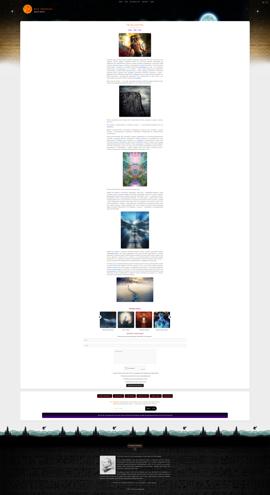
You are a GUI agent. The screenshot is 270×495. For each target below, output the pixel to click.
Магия (130, 30)
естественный (110, 271)
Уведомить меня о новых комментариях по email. (136, 379)
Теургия (168, 415)
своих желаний (116, 269)
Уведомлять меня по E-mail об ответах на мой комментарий (136, 376)
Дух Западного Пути (135, 1)
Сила (120, 65)
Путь (140, 30)
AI (154, 408)
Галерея (152, 1)
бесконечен (110, 74)
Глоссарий (130, 396)
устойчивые (140, 140)
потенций (130, 72)
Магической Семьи (112, 253)
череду (143, 65)
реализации (121, 69)
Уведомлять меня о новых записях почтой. (136, 381)
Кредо (126, 1)
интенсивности (111, 196)
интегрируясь (139, 144)
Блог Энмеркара (43, 9)
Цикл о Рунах (143, 396)
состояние (117, 138)
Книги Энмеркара (104, 396)
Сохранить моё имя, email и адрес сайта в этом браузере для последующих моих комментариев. (136, 373)
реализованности (143, 67)
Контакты (168, 396)
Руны (162, 415)
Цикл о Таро (155, 396)
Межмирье (136, 415)
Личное (123, 415)
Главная (121, 1)
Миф (135, 30)
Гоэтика (116, 415)
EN (267, 2)
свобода (121, 61)
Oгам (101, 415)
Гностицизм (108, 415)
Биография (118, 396)
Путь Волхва (145, 1)
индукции (119, 140)
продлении (138, 78)
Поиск (148, 408)
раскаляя (126, 194)
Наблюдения (150, 415)
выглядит (144, 70)
